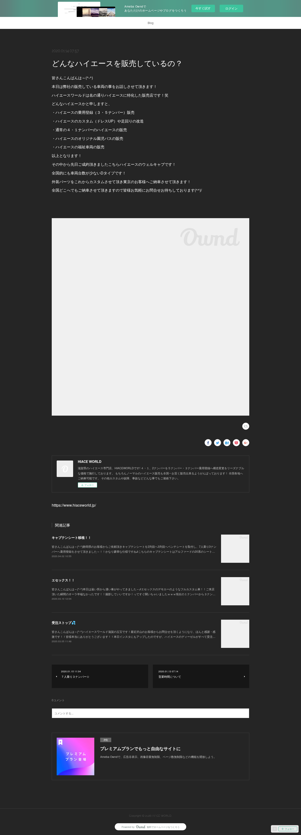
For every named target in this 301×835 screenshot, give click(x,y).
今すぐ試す (203, 8)
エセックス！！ (63, 580)
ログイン (231, 8)
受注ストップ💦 (63, 622)
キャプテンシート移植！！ (71, 537)
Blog (151, 23)
